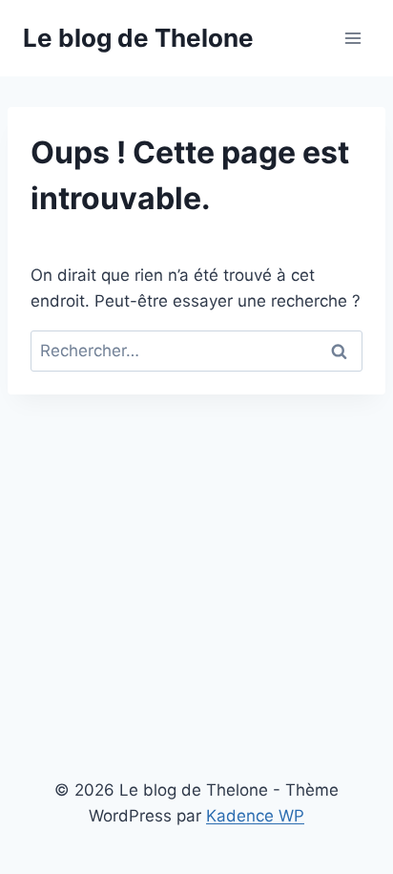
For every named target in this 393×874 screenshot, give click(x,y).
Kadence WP (255, 815)
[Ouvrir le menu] (352, 38)
